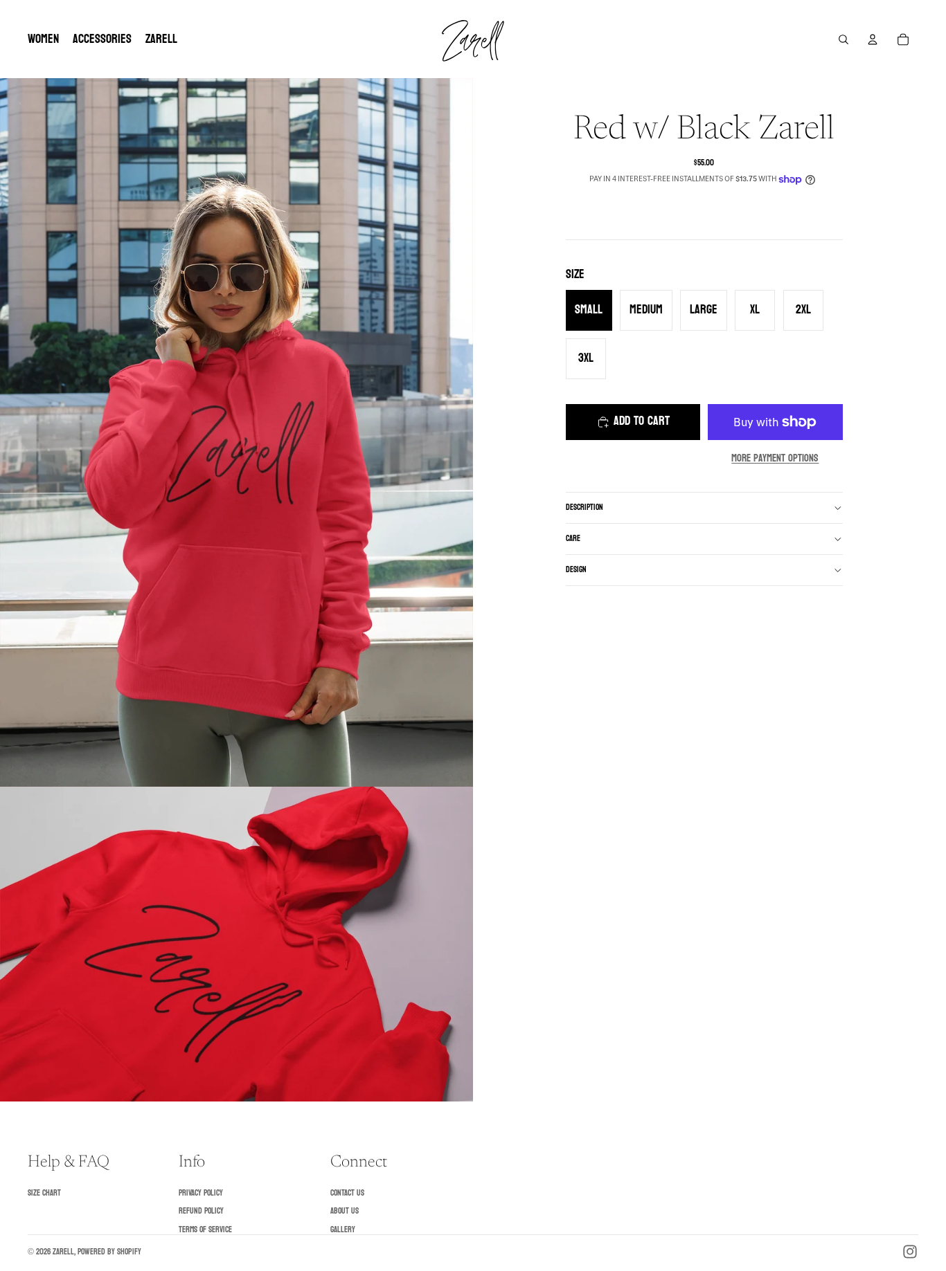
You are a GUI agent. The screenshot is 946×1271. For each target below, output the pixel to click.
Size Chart (44, 1192)
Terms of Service (205, 1229)
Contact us (347, 1192)
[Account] (872, 39)
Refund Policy (201, 1210)
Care (573, 538)
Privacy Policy (201, 1192)
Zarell (63, 1251)
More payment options (775, 458)
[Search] (843, 39)
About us (344, 1210)
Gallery (342, 1229)
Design (576, 569)
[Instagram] (910, 1251)
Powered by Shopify (109, 1251)
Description (584, 507)
